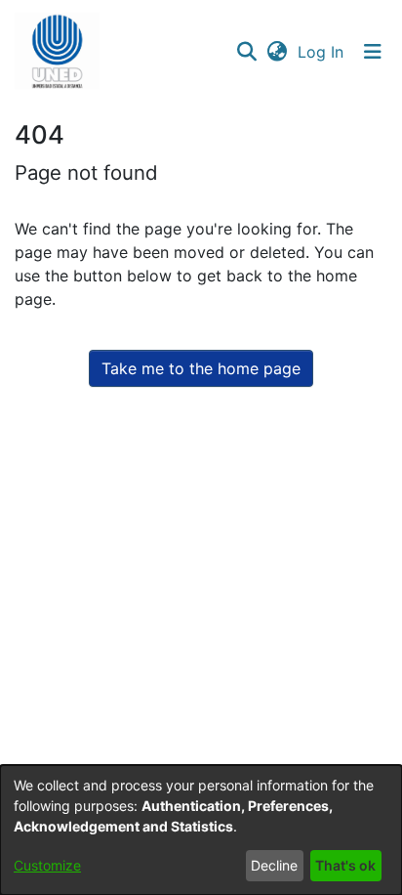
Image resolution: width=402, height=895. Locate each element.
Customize (47, 865)
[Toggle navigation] (372, 51)
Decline (274, 865)
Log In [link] (321, 52)
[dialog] (201, 830)
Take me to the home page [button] (201, 368)
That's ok (345, 865)
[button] (57, 52)
